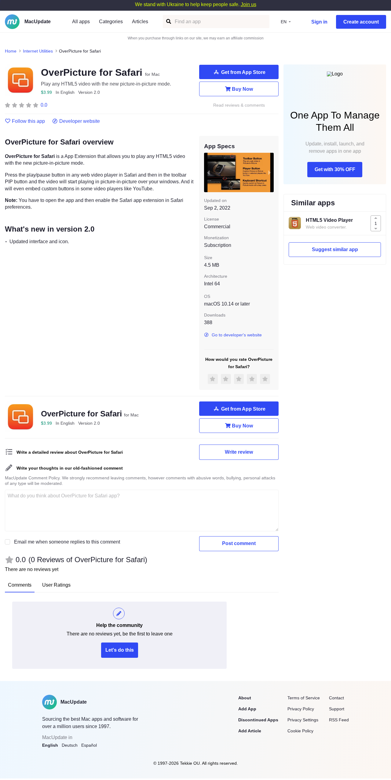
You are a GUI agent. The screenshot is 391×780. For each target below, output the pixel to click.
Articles (140, 21)
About (244, 698)
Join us (248, 4)
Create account (361, 22)
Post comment (239, 543)
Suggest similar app (335, 249)
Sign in (319, 22)
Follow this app (28, 121)
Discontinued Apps (258, 720)
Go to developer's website (237, 335)
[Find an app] (168, 21)
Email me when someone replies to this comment (67, 541)
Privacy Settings (302, 720)
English (50, 745)
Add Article (249, 731)
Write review (239, 452)
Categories (111, 21)
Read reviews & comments (239, 105)
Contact (336, 698)
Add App (247, 709)
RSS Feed (339, 720)
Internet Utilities (38, 51)
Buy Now (242, 89)
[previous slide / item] (208, 172)
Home (10, 51)
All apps (81, 21)
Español (89, 745)
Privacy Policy (300, 709)
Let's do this (119, 650)
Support (336, 709)
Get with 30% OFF (335, 169)
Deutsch (70, 745)
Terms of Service (303, 698)
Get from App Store (243, 72)
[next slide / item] (269, 172)
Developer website (79, 121)
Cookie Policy (300, 731)
